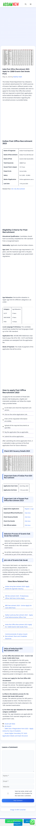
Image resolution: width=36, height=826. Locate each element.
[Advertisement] (18, 27)
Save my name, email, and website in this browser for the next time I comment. (23, 793)
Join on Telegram (22, 822)
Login (32, 509)
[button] (25, 4)
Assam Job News (10, 724)
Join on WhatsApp (14, 821)
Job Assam (8, 726)
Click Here (27, 517)
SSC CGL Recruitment (18, 189)
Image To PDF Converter (18, 810)
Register (27, 509)
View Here (28, 513)
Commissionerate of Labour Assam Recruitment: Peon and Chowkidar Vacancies (16, 636)
